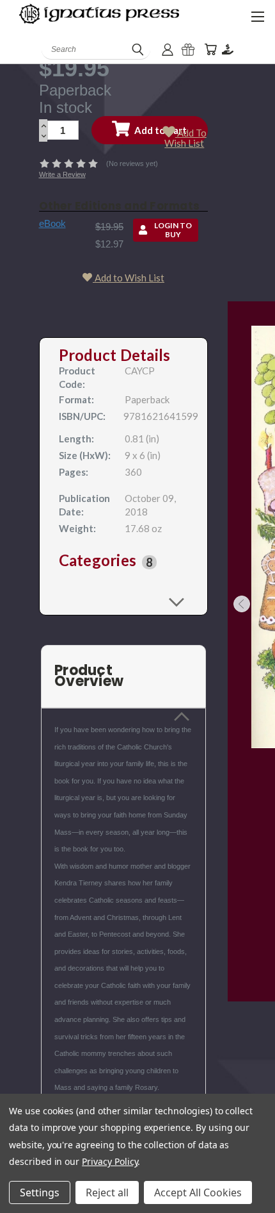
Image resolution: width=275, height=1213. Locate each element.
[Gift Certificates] (188, 50)
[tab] (124, 562)
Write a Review (62, 174)
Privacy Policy (110, 1161)
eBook (52, 223)
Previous (241, 604)
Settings (39, 1192)
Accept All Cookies (198, 1192)
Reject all (107, 1192)
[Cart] (210, 50)
